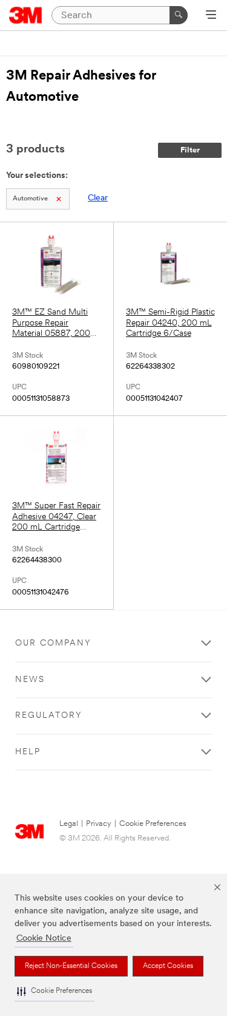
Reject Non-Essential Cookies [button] (71, 966)
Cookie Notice (43, 938)
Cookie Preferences (152, 824)
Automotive (30, 199)
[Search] (178, 15)
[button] (54, 991)
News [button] (30, 679)
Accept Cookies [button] (168, 966)
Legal (68, 824)
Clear (98, 198)
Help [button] (28, 752)
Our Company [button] (53, 643)
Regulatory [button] (48, 715)
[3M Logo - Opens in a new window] (25, 15)
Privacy (98, 824)
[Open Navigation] (211, 16)
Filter (190, 150)
